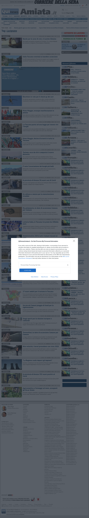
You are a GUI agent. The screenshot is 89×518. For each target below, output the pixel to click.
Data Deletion (34, 276)
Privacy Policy (54, 276)
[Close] (74, 241)
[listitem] (44, 265)
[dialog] (44, 259)
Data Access (44, 276)
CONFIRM (27, 270)
